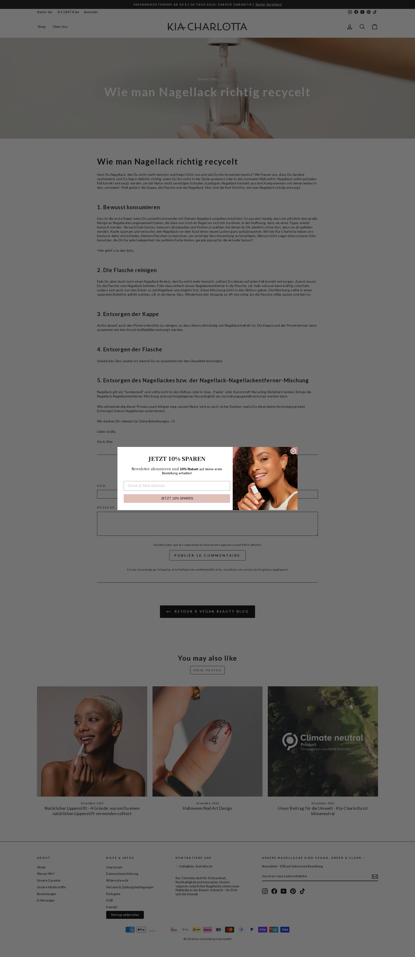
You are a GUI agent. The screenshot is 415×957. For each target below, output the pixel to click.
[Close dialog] (293, 451)
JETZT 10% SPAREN (177, 498)
